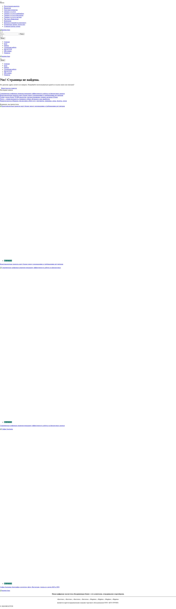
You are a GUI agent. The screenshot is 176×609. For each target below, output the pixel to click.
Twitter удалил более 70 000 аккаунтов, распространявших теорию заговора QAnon (29, 97)
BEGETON (8, 49)
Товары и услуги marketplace (14, 13)
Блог (5, 44)
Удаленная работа (10, 47)
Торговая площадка (11, 10)
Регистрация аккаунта (11, 6)
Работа (6, 45)
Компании (7, 21)
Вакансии (7, 8)
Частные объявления (11, 19)
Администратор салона (12, 26)
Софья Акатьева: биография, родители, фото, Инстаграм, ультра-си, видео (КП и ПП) (29, 587)
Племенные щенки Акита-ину (14, 24)
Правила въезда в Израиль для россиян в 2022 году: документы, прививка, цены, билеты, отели (33, 101)
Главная (7, 42)
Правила (7, 53)
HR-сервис (8, 51)
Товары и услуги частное (13, 17)
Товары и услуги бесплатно (13, 15)
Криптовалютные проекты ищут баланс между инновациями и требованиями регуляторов (31, 95)
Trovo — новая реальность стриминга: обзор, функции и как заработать (25, 99)
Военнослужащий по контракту (15, 23)
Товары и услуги (10, 12)
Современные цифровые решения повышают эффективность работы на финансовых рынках (32, 93)
